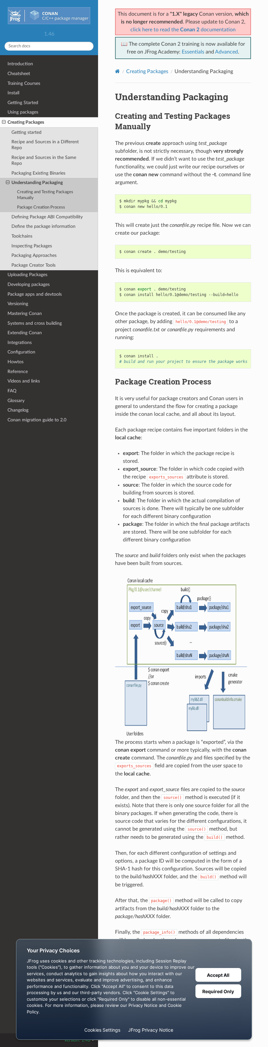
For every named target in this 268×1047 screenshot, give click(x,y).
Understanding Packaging (37, 182)
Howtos (16, 361)
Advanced (226, 52)
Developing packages (29, 284)
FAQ (12, 390)
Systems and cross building (35, 323)
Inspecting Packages (31, 245)
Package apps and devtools (35, 294)
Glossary (16, 400)
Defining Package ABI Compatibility (47, 216)
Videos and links (24, 381)
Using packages (23, 112)
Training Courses (24, 83)
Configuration (21, 352)
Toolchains (21, 236)
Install (13, 92)
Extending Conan (25, 332)
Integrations (20, 342)
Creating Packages (26, 122)
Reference (18, 371)
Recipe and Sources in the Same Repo (43, 160)
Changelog (18, 410)
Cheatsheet (19, 73)
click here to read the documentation (183, 29)
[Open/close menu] (4, 122)
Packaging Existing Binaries (38, 173)
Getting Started (23, 102)
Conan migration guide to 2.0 (37, 419)
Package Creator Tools (33, 265)
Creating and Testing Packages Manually (45, 195)
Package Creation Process (41, 207)
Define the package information (43, 226)
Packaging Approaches (34, 255)
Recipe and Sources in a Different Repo (45, 144)
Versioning (18, 303)
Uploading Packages (27, 274)
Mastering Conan (25, 313)
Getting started (26, 132)
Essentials (193, 52)
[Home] (117, 71)
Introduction (20, 63)
